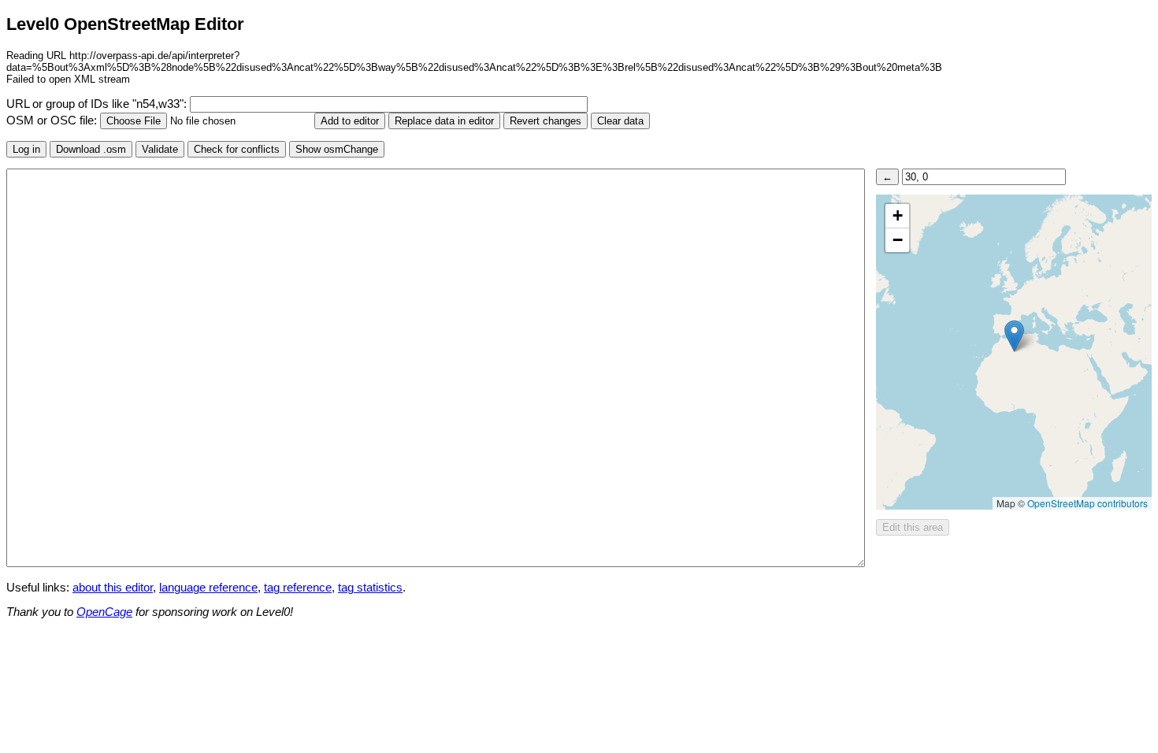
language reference (208, 587)
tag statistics (370, 587)
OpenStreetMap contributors (1087, 503)
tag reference (298, 587)
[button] (1014, 336)
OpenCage (104, 612)
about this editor (112, 587)
